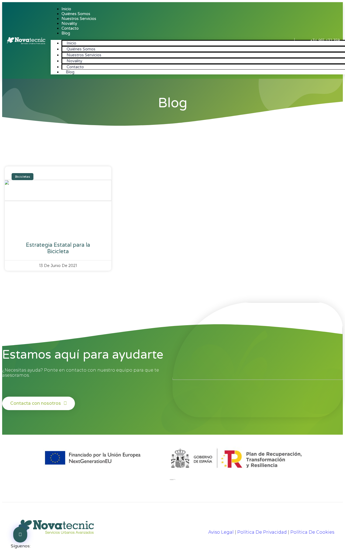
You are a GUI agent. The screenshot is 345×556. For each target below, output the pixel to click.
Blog (65, 33)
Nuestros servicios (78, 18)
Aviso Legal (221, 532)
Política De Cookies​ (312, 532)
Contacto (70, 28)
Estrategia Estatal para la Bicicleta (58, 248)
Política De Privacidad (262, 532)
